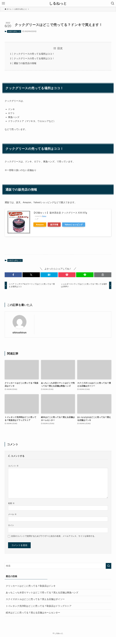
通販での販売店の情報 (25, 63)
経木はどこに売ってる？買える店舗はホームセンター (33, 612)
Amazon (40, 224)
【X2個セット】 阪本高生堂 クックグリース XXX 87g (60, 213)
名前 (11, 503)
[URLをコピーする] (102, 274)
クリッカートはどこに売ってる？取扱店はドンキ (31, 586)
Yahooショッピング (74, 224)
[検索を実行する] (108, 566)
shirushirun (19, 332)
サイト (11, 525)
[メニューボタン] (3, 3)
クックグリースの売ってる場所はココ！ (34, 54)
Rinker (44, 216)
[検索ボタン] (112, 3)
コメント (13, 466)
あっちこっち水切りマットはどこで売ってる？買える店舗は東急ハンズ (42, 592)
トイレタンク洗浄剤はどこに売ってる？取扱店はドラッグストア (38, 606)
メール (12, 514)
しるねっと (58, 3)
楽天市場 (54, 224)
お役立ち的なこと (14, 31)
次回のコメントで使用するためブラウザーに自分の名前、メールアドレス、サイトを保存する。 (53, 536)
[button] (13, 274)
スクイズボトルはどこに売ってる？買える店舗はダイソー (35, 599)
